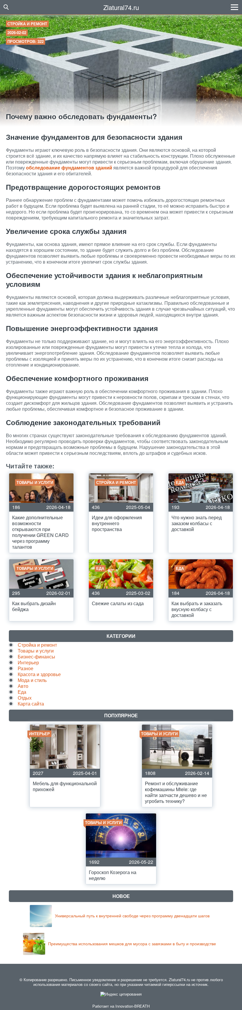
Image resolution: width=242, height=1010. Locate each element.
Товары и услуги (36, 650)
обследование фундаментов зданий (69, 167)
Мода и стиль (32, 680)
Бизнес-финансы (36, 656)
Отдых (25, 697)
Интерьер (28, 662)
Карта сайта (31, 703)
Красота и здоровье (39, 674)
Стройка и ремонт (27, 23)
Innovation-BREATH (132, 1006)
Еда (22, 691)
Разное (25, 668)
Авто (23, 686)
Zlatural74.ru (121, 7)
